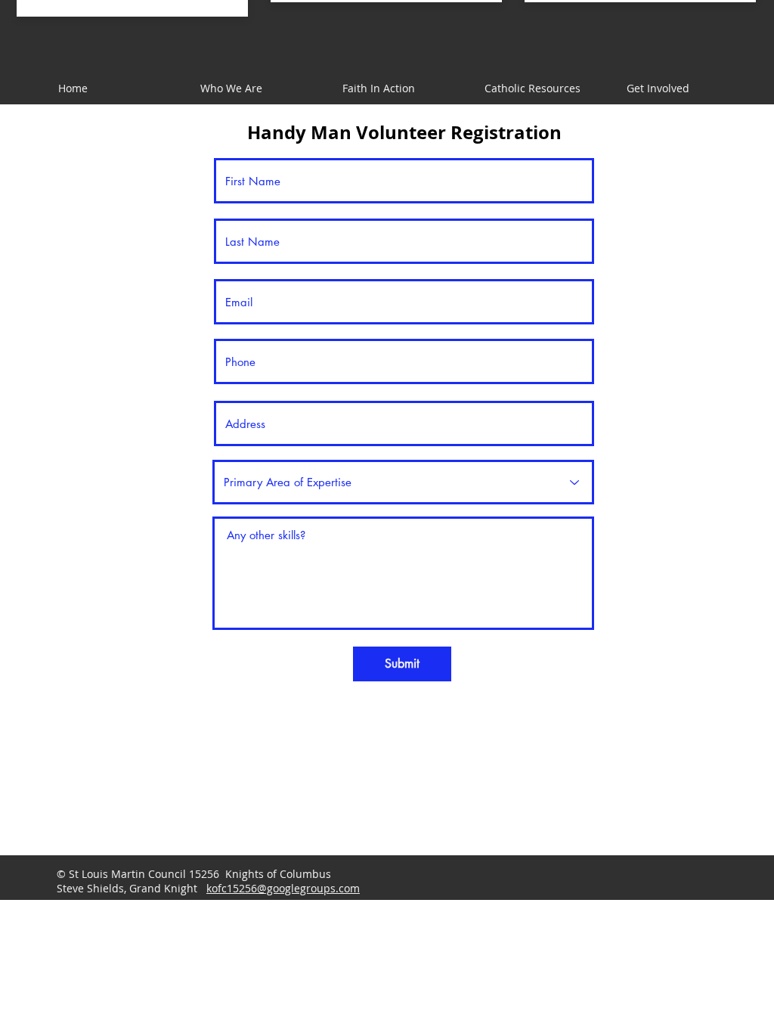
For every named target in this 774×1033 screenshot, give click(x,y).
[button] (398, 88)
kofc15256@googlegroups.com (283, 888)
